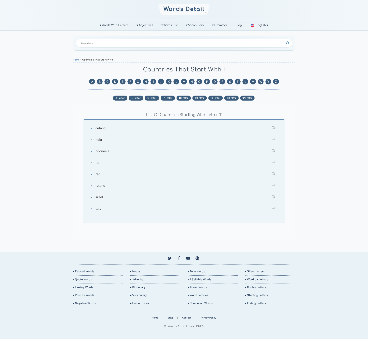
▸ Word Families (198, 295)
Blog (239, 25)
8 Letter (183, 98)
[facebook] (179, 257)
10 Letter (215, 98)
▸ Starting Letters (256, 295)
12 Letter (247, 98)
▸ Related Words (83, 271)
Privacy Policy (208, 317)
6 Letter (151, 98)
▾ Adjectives (145, 25)
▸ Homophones (139, 303)
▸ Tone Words (196, 271)
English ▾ (261, 25)
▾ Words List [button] (169, 25)
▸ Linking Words (83, 287)
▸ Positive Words (83, 295)
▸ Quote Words (82, 279)
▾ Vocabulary (195, 25)
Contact (187, 317)
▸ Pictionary (137, 287)
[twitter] (170, 257)
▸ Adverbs (136, 279)
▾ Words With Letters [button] (114, 25)
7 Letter (167, 98)
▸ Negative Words (84, 303)
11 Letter (231, 98)
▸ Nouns (135, 271)
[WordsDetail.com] (184, 14)
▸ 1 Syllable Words (199, 279)
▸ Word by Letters (256, 279)
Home (76, 59)
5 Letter (135, 98)
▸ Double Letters (255, 287)
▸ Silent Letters (255, 271)
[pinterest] (197, 257)
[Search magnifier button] (287, 43)
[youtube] (188, 257)
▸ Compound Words (200, 303)
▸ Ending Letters (255, 303)
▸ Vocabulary (138, 295)
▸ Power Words (197, 287)
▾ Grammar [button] (219, 25)
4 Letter (120, 98)
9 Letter (199, 98)
